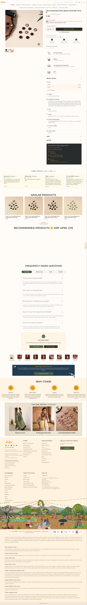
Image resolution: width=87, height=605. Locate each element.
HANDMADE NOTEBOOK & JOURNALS (64, 597)
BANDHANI (18, 560)
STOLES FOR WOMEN (21, 588)
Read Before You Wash (43, 373)
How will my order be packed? (33, 322)
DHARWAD (42, 560)
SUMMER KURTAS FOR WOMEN (49, 555)
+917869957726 (53, 153)
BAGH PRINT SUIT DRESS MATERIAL (45, 572)
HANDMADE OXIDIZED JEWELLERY (46, 597)
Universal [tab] (26, 272)
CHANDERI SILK (54, 560)
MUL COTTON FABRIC (51, 566)
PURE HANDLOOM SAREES (11, 582)
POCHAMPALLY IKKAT (20, 561)
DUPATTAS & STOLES (62, 4)
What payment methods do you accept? (36, 301)
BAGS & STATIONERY (40, 7)
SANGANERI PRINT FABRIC (38, 568)
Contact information (29, 532)
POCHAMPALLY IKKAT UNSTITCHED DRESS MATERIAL (26, 575)
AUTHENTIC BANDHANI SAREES (33, 582)
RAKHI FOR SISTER (24, 550)
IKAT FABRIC (18, 568)
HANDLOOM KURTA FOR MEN (63, 596)
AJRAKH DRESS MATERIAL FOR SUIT (28, 572)
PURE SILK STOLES (14, 590)
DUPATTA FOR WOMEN (10, 588)
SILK (14, 561)
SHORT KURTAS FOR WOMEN (64, 555)
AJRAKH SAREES (22, 582)
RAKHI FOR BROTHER (34, 550)
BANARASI (28, 561)
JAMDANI (36, 560)
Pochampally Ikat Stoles (43, 433)
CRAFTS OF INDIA (63, 7)
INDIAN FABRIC (8, 566)
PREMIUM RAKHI (37, 549)
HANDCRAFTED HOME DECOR (70, 594)
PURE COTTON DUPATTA (42, 588)
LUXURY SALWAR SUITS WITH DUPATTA (14, 594)
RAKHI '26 (48, 7)
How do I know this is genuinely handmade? (37, 312)
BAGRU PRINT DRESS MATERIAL (61, 572)
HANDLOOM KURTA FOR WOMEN (43, 594)
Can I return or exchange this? (32, 290)
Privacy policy (29, 531)
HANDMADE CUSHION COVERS (32, 596)
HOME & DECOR (72, 4)
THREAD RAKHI (56, 549)
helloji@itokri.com (53, 160)
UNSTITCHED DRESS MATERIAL (12, 572)
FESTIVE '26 (55, 7)
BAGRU (6, 561)
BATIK (67, 560)
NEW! (12, 4)
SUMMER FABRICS (9, 555)
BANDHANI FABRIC (71, 568)
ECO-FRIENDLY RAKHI (47, 549)
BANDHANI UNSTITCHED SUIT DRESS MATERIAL (61, 575)
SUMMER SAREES (18, 555)
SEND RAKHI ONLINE (19, 549)
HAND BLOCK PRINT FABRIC (72, 566)
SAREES (54, 4)
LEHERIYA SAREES (9, 583)
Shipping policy (45, 531)
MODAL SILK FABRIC (61, 568)
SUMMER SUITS (37, 555)
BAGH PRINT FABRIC (29, 566)
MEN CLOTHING (47, 4)
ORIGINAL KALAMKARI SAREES (60, 582)
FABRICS (18, 4)
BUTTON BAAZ (53, 46)
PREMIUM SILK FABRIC (50, 568)
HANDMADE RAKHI (9, 549)
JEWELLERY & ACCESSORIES (26, 7)
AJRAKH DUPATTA (64, 588)
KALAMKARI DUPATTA (54, 588)
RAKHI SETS (63, 549)
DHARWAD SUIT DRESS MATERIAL (23, 574)
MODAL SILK (62, 560)
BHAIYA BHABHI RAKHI (14, 550)
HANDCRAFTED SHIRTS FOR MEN (47, 596)
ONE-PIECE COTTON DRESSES (22, 599)
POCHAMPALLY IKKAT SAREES (75, 582)
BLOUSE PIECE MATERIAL (36, 599)
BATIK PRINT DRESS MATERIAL (39, 574)
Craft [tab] (50, 272)
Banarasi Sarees (20, 433)
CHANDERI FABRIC (61, 566)
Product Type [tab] (39, 272)
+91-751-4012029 (60, 156)
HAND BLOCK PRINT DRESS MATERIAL (56, 574)
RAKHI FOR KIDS (71, 549)
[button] (84, 2)
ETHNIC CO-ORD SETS (57, 594)
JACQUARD (24, 560)
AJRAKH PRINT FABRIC (18, 566)
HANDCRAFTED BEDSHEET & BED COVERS (14, 596)
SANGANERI (30, 560)
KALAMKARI (7, 560)
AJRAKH (13, 560)
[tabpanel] (20, 419)
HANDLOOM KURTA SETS (29, 594)
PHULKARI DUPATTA (31, 588)
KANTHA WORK (77, 560)
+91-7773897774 (53, 156)
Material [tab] (60, 272)
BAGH (10, 561)
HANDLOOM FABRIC (9, 568)
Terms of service (36, 531)
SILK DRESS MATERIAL (44, 575)
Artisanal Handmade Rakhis (67, 433)
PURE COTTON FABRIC (40, 566)
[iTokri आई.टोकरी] (3, 2)
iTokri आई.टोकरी (15, 531)
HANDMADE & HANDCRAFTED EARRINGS (28, 597)
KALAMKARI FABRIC (26, 568)
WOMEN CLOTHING (37, 4)
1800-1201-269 (45, 482)
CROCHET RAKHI (29, 549)
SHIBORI (71, 560)
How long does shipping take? (32, 278)
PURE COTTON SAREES (47, 582)
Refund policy (22, 531)
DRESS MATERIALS (26, 4)
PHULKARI (47, 560)
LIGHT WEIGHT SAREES (28, 555)
